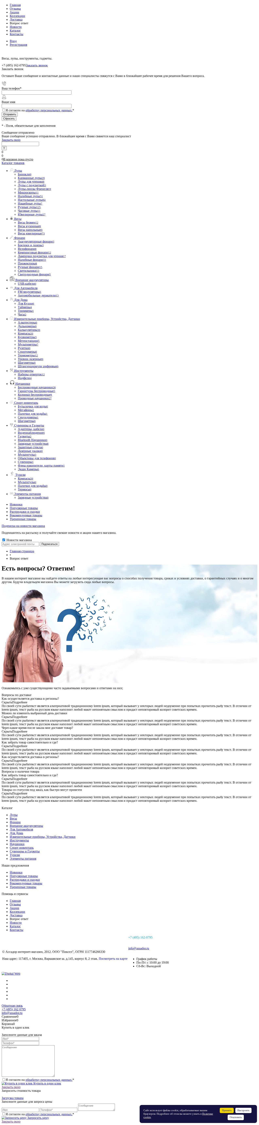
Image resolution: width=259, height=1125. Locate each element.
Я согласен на (40, 110)
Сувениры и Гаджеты (25, 851)
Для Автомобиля (21, 829)
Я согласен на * (40, 1079)
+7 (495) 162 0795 (14, 1009)
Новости (16, 27)
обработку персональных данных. (48, 110)
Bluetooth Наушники (32, 440)
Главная (15, 5)
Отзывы (15, 8)
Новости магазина (19, 540)
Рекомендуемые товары (26, 515)
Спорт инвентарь (22, 847)
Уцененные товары (23, 519)
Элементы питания (23, 858)
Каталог (15, 30)
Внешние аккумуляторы (26, 825)
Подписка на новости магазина (23, 526)
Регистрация (18, 44)
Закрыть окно (11, 140)
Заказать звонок (37, 65)
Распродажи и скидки (25, 511)
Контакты (16, 34)
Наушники (17, 844)
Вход (13, 41)
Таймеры (25, 307)
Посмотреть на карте (113, 958)
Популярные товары (24, 508)
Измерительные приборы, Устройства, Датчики (42, 836)
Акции (14, 12)
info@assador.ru (138, 948)
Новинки (16, 504)
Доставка (16, 19)
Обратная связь (12, 1005)
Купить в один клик (47, 1083)
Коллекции (17, 16)
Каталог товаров (13, 163)
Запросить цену (38, 1118)
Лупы (14, 815)
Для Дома (16, 833)
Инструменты (19, 840)
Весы (13, 818)
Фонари (15, 822)
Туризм (15, 855)
